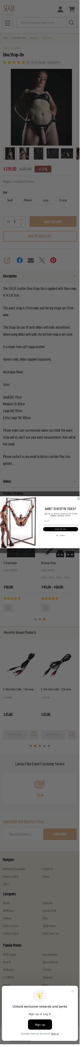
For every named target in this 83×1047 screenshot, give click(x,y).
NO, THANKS (60, 535)
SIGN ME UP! (60, 529)
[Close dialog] (79, 498)
